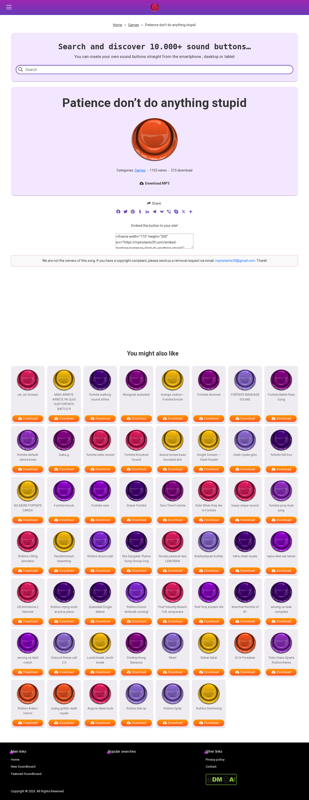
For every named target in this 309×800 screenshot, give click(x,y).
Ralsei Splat (209, 657)
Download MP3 (157, 183)
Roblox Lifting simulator (28, 558)
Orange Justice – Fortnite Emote (173, 397)
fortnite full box (281, 455)
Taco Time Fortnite (172, 505)
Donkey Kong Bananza (136, 660)
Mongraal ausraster (136, 394)
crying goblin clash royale (64, 711)
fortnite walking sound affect (100, 397)
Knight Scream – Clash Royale (208, 457)
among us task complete (281, 609)
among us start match (27, 660)
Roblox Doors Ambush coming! (136, 609)
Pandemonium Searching (64, 558)
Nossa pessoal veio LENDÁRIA (173, 558)
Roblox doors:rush (100, 556)
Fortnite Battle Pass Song (281, 397)
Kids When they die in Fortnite (209, 508)
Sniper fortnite (136, 505)
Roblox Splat (173, 708)
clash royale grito (245, 455)
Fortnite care (100, 505)
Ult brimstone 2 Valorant (27, 609)
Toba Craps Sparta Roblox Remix (281, 660)
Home (117, 25)
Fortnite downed (208, 394)
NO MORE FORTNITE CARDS (28, 508)
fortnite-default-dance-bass (28, 457)
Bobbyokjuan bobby (209, 556)
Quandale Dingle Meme (100, 609)
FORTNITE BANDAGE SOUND (245, 397)
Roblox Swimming (209, 708)
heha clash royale (245, 556)
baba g (64, 455)
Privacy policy (215, 759)
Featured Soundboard (26, 774)
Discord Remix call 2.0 (64, 660)
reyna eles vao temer (281, 556)
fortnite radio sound (100, 455)
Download (30, 418)
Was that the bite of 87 (245, 609)
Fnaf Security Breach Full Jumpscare (172, 609)
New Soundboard (23, 766)
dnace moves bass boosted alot (172, 457)
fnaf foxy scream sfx (209, 607)
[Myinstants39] (154, 7)
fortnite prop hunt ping (281, 508)
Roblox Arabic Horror (28, 711)
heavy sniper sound (245, 505)
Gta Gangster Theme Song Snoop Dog (136, 558)
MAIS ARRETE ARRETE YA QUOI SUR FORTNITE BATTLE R (64, 402)
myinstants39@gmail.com (235, 261)
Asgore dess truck (100, 708)
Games (133, 25)
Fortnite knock (64, 505)
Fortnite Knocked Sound (136, 457)
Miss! (172, 657)
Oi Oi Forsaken (245, 657)
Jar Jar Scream (27, 394)
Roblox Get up (136, 708)
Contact (211, 766)
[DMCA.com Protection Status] (252, 779)
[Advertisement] (154, 312)
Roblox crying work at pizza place (64, 609)
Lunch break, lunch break (100, 660)
